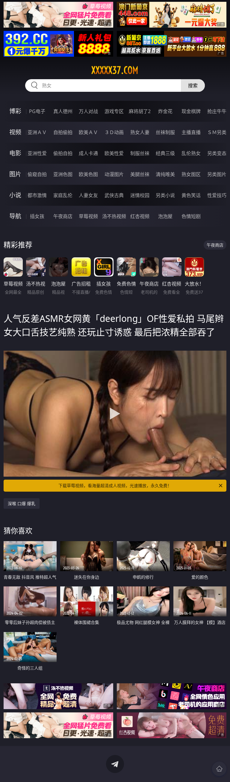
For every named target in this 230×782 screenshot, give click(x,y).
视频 (15, 132)
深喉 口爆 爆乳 (21, 503)
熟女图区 (191, 174)
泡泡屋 (165, 216)
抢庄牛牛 (216, 111)
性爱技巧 (216, 195)
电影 (15, 153)
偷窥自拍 (37, 174)
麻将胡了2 (140, 111)
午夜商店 (62, 216)
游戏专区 (114, 111)
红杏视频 (139, 216)
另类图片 (216, 174)
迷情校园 (139, 195)
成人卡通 (88, 153)
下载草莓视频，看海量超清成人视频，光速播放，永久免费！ (115, 485)
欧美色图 (88, 174)
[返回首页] (219, 769)
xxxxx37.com (114, 70)
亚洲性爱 (37, 153)
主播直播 (191, 132)
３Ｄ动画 (114, 132)
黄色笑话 (191, 195)
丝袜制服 (165, 132)
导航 (15, 216)
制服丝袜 (139, 153)
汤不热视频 (114, 216)
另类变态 (216, 153)
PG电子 (37, 111)
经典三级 (165, 153)
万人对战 (88, 111)
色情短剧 (191, 216)
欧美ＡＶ (88, 132)
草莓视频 (88, 216)
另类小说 (165, 195)
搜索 (193, 85)
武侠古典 (114, 195)
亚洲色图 (62, 174)
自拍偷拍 (62, 132)
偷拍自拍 (62, 153)
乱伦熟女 (191, 153)
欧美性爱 (114, 153)
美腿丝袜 (139, 174)
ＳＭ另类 (216, 132)
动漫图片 (114, 174)
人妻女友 (88, 195)
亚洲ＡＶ (37, 132)
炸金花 (165, 111)
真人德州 (62, 111)
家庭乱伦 (62, 195)
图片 (15, 174)
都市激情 (37, 195)
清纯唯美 (165, 174)
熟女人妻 (139, 132)
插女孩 (37, 216)
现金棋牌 (191, 111)
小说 (15, 195)
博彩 (15, 111)
